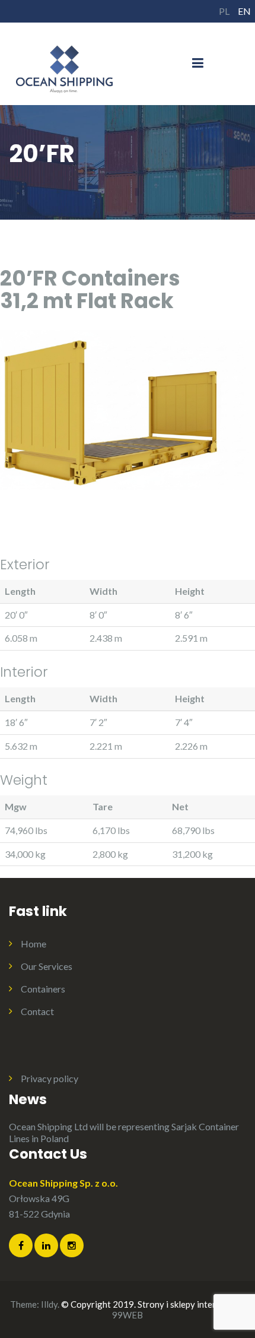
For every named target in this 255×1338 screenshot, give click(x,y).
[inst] (72, 1245)
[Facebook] (21, 1245)
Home (33, 943)
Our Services (46, 966)
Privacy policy (49, 1078)
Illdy (49, 1304)
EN (244, 11)
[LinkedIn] (46, 1245)
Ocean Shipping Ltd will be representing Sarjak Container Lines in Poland (124, 1132)
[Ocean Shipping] (65, 62)
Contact (37, 1011)
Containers (43, 988)
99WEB (127, 1315)
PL (224, 11)
